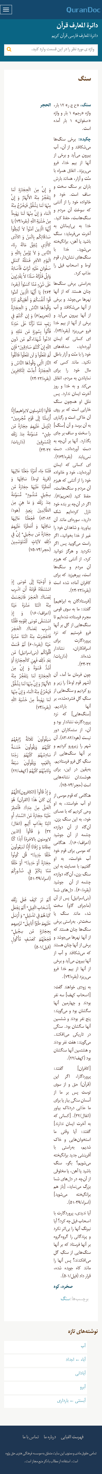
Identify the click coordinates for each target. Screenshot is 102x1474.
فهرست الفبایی (72, 1437)
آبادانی (80, 1374)
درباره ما (50, 1437)
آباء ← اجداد (76, 1360)
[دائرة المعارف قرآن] (76, 10)
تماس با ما (31, 1437)
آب (83, 1346)
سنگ (65, 1300)
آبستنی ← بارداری (71, 1401)
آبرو (83, 1387)
